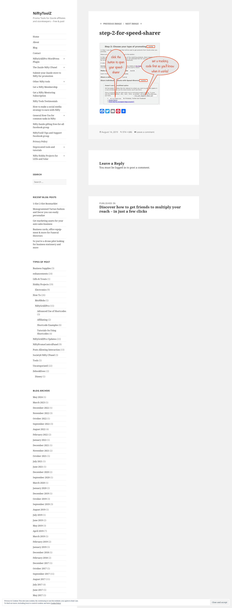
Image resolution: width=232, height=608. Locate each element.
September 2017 (41, 573)
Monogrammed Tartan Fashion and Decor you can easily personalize (49, 212)
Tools (35, 360)
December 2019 (41, 493)
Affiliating (42, 319)
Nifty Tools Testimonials (45, 101)
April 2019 (38, 531)
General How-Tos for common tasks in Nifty (44, 117)
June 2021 (38, 466)
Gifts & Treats (40, 279)
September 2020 (41, 477)
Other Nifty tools (41, 81)
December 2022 (41, 407)
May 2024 (38, 397)
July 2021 (37, 461)
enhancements (40, 273)
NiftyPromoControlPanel (45, 344)
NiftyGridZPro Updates (44, 339)
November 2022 (41, 413)
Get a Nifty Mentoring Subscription (44, 94)
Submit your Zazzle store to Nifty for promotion (47, 74)
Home (36, 36)
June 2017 (38, 589)
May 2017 (38, 595)
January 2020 (39, 488)
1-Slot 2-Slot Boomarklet (45, 203)
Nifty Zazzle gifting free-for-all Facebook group (48, 126)
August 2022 (39, 429)
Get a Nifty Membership (45, 87)
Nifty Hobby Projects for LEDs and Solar (45, 157)
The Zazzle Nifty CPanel (45, 67)
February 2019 (40, 541)
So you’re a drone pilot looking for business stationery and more (48, 244)
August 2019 (39, 509)
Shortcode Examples (47, 325)
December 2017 (41, 563)
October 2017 (40, 568)
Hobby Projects (41, 284)
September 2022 (41, 423)
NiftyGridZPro (42, 305)
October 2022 (40, 418)
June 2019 (38, 520)
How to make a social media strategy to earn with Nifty (47, 108)
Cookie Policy (56, 603)
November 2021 (41, 450)
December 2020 (41, 472)
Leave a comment (145, 132)
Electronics (40, 289)
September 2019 (41, 504)
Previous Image (112, 23)
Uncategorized (40, 365)
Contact (37, 53)
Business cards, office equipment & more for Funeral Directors (47, 232)
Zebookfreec (39, 371)
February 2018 (40, 557)
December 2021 (41, 445)
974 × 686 (127, 132)
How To (37, 295)
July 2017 (37, 584)
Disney (38, 376)
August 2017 (39, 579)
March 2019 (39, 536)
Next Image (132, 23)
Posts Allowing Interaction (46, 349)
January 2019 (39, 547)
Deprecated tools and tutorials (44, 149)
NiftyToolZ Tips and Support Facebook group (47, 134)
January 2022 (39, 439)
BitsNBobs (40, 300)
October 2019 (40, 498)
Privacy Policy (40, 141)
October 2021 (40, 456)
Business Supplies (42, 268)
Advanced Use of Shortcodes (51, 311)
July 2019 (37, 514)
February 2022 (40, 434)
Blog (35, 47)
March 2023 (39, 402)
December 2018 (41, 552)
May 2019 (38, 525)
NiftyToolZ (42, 13)
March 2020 (39, 482)
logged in (120, 167)
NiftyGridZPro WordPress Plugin (46, 60)
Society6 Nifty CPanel (44, 355)
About (36, 42)
